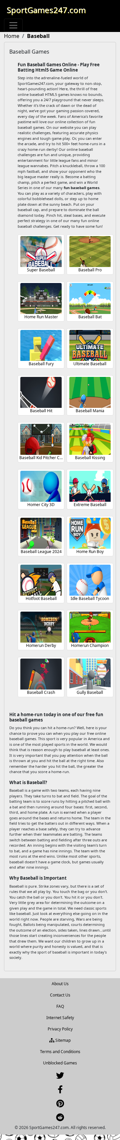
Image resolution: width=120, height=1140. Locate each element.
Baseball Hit (41, 411)
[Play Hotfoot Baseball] (41, 580)
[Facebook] (60, 1091)
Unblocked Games (60, 1063)
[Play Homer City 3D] (41, 486)
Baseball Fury (41, 364)
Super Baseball (41, 270)
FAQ (60, 1006)
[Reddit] (60, 1119)
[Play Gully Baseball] (90, 674)
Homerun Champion (90, 645)
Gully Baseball (90, 692)
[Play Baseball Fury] (41, 345)
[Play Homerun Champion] (90, 627)
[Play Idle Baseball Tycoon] (90, 580)
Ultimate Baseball (89, 364)
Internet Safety (60, 1017)
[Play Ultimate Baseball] (90, 345)
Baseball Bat (90, 317)
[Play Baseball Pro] (90, 251)
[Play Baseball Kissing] (90, 439)
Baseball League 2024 (41, 551)
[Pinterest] (60, 1105)
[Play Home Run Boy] (90, 533)
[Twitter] (60, 1077)
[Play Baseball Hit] (41, 392)
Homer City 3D (41, 504)
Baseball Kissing (90, 457)
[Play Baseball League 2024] (41, 533)
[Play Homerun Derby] (41, 627)
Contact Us (60, 995)
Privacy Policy (60, 1029)
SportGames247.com (46, 9)
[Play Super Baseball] (41, 251)
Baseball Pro (90, 270)
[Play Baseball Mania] (90, 392)
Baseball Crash (41, 692)
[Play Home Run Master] (41, 298)
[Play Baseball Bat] (90, 298)
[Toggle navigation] (13, 25)
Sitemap (62, 1040)
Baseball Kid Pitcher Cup (41, 457)
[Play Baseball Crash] (41, 674)
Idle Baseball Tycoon (90, 598)
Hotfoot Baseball (41, 598)
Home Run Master (41, 317)
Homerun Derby (41, 645)
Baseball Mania (90, 411)
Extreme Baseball (90, 504)
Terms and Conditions (60, 1051)
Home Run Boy (90, 551)
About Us (60, 984)
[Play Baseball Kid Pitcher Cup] (41, 439)
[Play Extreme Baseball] (90, 486)
